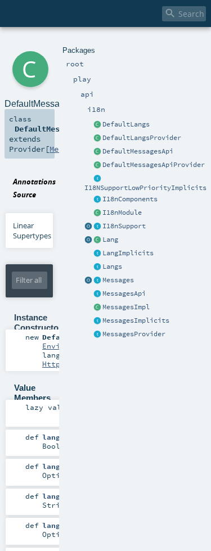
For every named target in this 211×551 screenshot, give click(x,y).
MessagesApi (124, 293)
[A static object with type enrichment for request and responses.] (88, 226)
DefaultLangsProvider (141, 138)
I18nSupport (124, 226)
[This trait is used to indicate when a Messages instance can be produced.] (97, 334)
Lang (110, 239)
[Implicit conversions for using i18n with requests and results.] (97, 178)
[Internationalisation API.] (88, 280)
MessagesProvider (133, 334)
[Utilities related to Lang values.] (88, 240)
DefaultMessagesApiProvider (153, 165)
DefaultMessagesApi (137, 151)
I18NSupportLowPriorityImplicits (145, 188)
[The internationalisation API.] (97, 294)
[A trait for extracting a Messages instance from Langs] (97, 253)
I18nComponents (130, 199)
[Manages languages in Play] (97, 267)
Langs (112, 266)
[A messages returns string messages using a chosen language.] (97, 280)
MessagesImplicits (135, 320)
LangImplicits (128, 253)
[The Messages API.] (97, 151)
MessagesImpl (126, 307)
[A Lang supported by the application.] (97, 240)
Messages (118, 280)
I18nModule (122, 212)
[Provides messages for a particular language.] (97, 307)
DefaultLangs (126, 124)
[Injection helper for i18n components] (97, 199)
